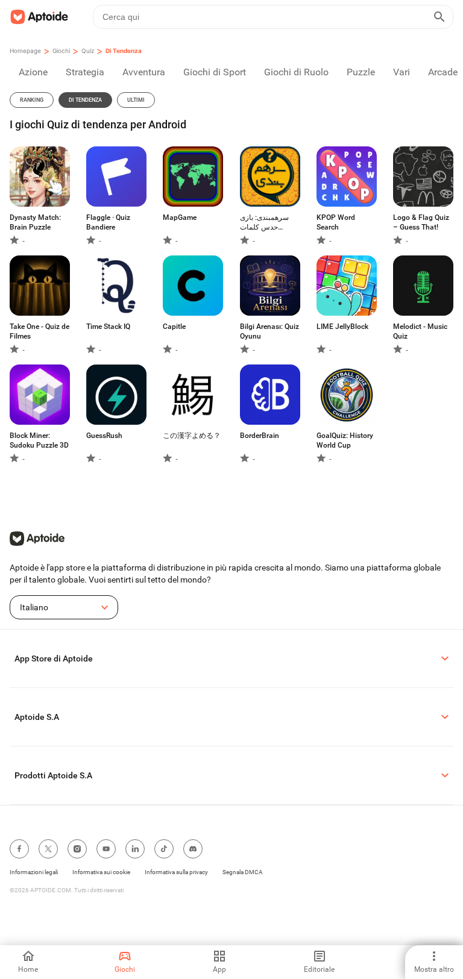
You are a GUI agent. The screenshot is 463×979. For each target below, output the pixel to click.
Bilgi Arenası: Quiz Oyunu (269, 331)
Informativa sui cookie (101, 872)
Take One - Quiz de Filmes (39, 331)
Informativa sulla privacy (176, 872)
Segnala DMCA (242, 872)
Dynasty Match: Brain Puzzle (35, 222)
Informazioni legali (34, 872)
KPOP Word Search (336, 222)
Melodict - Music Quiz (420, 331)
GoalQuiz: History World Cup (345, 440)
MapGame (180, 217)
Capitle (174, 326)
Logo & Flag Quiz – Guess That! (421, 222)
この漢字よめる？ (192, 435)
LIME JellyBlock (342, 326)
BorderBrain (259, 435)
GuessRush (104, 435)
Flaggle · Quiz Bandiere (108, 222)
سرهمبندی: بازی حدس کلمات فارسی (264, 222)
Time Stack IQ (108, 326)
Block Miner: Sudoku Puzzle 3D (39, 440)
